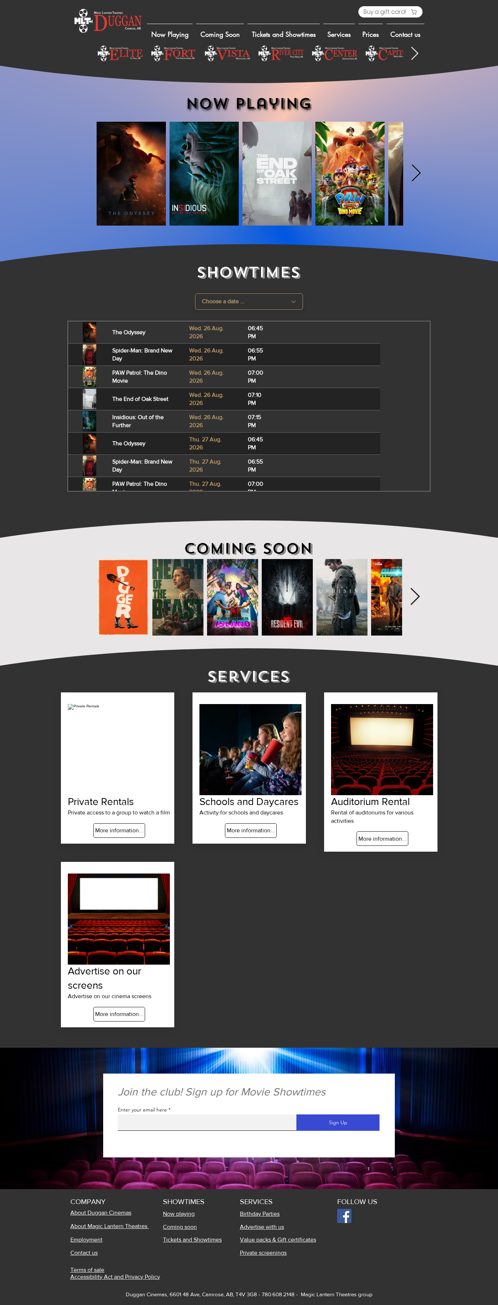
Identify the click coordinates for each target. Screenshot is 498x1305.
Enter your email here (142, 1109)
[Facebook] (344, 1216)
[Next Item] (415, 54)
